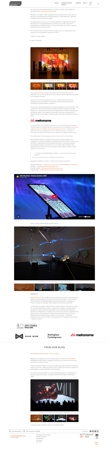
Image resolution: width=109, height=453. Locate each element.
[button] (76, 86)
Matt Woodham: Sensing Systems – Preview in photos (44, 353)
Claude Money (44, 11)
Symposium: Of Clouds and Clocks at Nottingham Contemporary (60, 164)
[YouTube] (98, 431)
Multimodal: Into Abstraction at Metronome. (51, 170)
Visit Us (90, 3)
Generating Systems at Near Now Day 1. (48, 166)
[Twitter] (93, 431)
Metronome (39, 92)
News (85, 3)
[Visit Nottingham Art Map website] (87, 436)
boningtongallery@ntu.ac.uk (18, 435)
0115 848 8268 (14, 437)
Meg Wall (53, 11)
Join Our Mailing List (17, 431)
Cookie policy (96, 443)
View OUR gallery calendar (33, 431)
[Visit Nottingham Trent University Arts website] (97, 436)
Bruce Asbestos (71, 358)
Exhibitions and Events (66, 3)
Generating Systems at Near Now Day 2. (52, 168)
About (57, 3)
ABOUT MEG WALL (37, 40)
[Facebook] (90, 431)
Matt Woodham (34, 297)
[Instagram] (95, 431)
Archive (78, 3)
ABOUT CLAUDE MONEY (38, 36)
